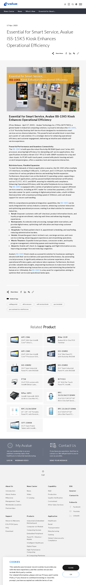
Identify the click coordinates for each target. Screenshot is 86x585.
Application (52, 516)
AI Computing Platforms (36, 555)
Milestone (9, 498)
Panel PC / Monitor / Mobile (34, 538)
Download (9, 531)
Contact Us (73, 495)
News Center (32, 486)
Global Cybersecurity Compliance (56, 539)
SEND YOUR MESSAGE (58, 460)
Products (30, 516)
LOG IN (9, 460)
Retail (50, 524)
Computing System (34, 530)
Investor (72, 491)
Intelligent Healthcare (35, 543)
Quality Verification (55, 498)
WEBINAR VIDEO (22, 460)
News (29, 491)
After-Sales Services (55, 505)
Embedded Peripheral (35, 533)
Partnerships (10, 508)
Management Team (13, 501)
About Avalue (11, 494)
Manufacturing (53, 531)
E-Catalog (30, 498)
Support (9, 516)
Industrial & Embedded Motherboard (35, 522)
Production (52, 494)
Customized (52, 501)
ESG (71, 486)
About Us (9, 486)
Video (29, 494)
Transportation (53, 528)
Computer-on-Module (35, 526)
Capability (52, 486)
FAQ (7, 528)
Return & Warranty (13, 521)
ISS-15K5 (72, 128)
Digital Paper (32, 546)
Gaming (51, 535)
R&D (50, 491)
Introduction (10, 491)
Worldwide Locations (14, 505)
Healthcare (52, 521)
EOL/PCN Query (12, 524)
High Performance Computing (33, 551)
